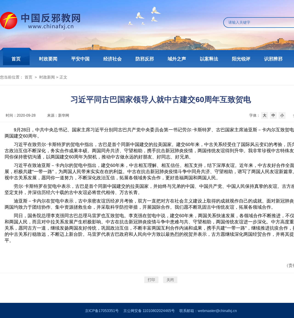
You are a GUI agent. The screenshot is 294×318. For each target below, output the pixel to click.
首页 (16, 58)
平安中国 (80, 58)
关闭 (170, 280)
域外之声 (177, 58)
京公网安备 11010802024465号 (149, 311)
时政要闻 (48, 58)
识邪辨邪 (273, 58)
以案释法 (209, 58)
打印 (151, 280)
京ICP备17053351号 (102, 311)
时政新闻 (47, 77)
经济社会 (112, 58)
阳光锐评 (241, 58)
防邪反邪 (145, 58)
